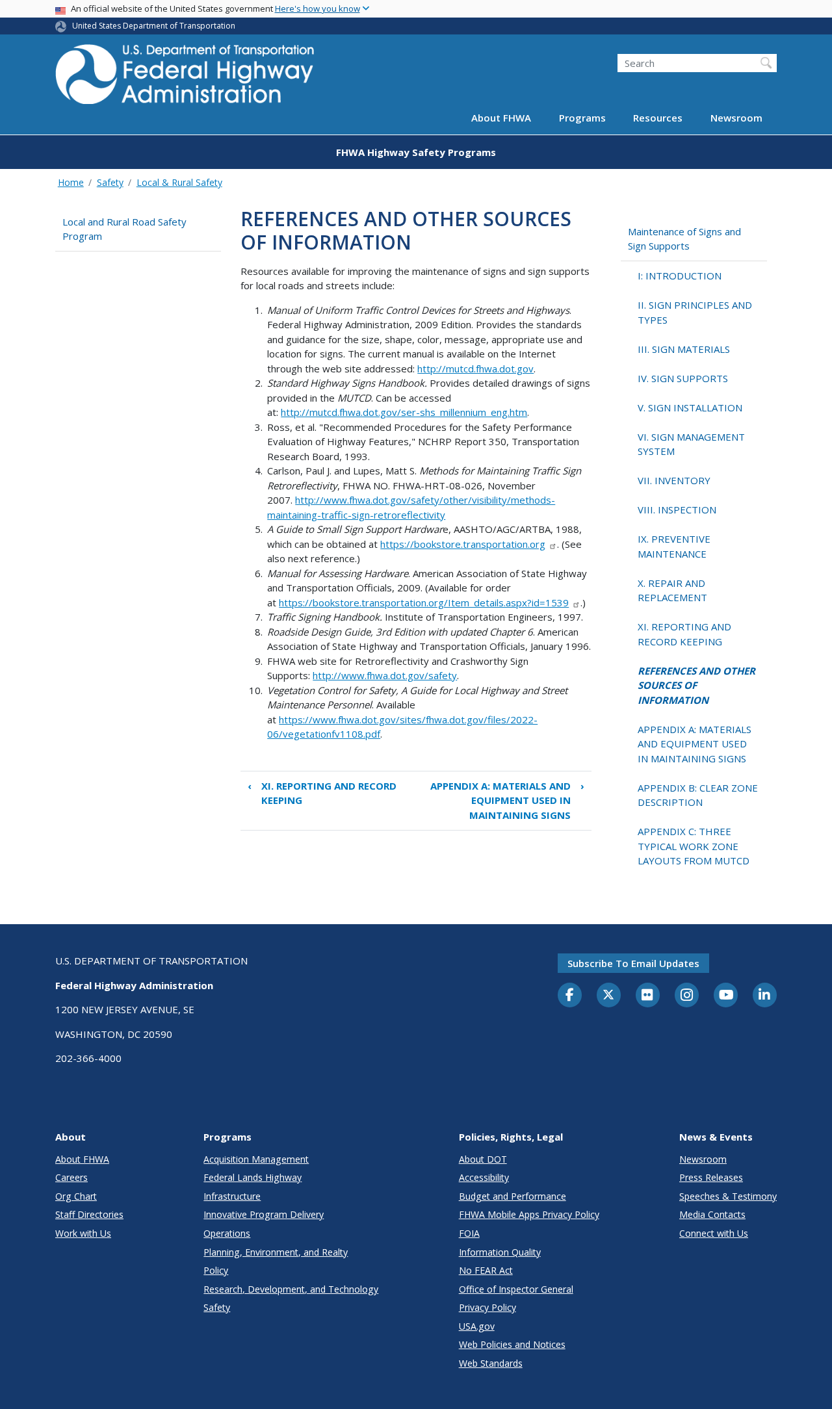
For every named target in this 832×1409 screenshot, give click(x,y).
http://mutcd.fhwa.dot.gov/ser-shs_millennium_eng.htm (404, 412)
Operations (226, 1233)
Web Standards (491, 1363)
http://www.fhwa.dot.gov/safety (385, 675)
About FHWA (501, 118)
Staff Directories (89, 1214)
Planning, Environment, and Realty (275, 1252)
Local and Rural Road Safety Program (124, 229)
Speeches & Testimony (728, 1196)
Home (71, 182)
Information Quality (500, 1252)
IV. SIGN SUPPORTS (683, 378)
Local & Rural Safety (179, 182)
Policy (215, 1270)
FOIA (469, 1233)
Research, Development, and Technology (290, 1289)
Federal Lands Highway (252, 1177)
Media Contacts (712, 1214)
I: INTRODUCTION (680, 275)
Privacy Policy (487, 1307)
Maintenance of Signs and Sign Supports (684, 239)
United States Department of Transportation (153, 25)
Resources (657, 118)
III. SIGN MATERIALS (684, 349)
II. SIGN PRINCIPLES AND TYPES (695, 312)
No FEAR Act (486, 1270)
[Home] (185, 78)
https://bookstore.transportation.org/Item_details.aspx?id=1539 (424, 602)
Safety (110, 182)
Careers (71, 1177)
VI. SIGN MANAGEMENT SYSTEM (691, 444)
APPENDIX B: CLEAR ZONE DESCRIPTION (698, 795)
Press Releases (711, 1177)
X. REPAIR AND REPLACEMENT (672, 590)
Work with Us (83, 1233)
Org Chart (76, 1196)
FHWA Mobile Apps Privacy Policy (529, 1214)
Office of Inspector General (516, 1289)
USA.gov (477, 1326)
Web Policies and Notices (512, 1344)
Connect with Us (713, 1233)
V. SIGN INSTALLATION (690, 407)
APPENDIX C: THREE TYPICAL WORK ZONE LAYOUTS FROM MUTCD (693, 846)
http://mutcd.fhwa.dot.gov (475, 368)
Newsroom (736, 118)
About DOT (483, 1159)
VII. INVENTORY (674, 480)
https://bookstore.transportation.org (462, 543)
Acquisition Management (256, 1159)
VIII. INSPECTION (677, 509)
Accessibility (484, 1177)
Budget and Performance (512, 1196)
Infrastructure (232, 1196)
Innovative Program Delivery (263, 1214)
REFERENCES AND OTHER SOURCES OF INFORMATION (696, 685)
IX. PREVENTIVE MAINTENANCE (674, 546)
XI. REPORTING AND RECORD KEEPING (322, 793)
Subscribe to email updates (633, 963)
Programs (582, 118)
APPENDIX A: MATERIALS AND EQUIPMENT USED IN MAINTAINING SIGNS (507, 800)
